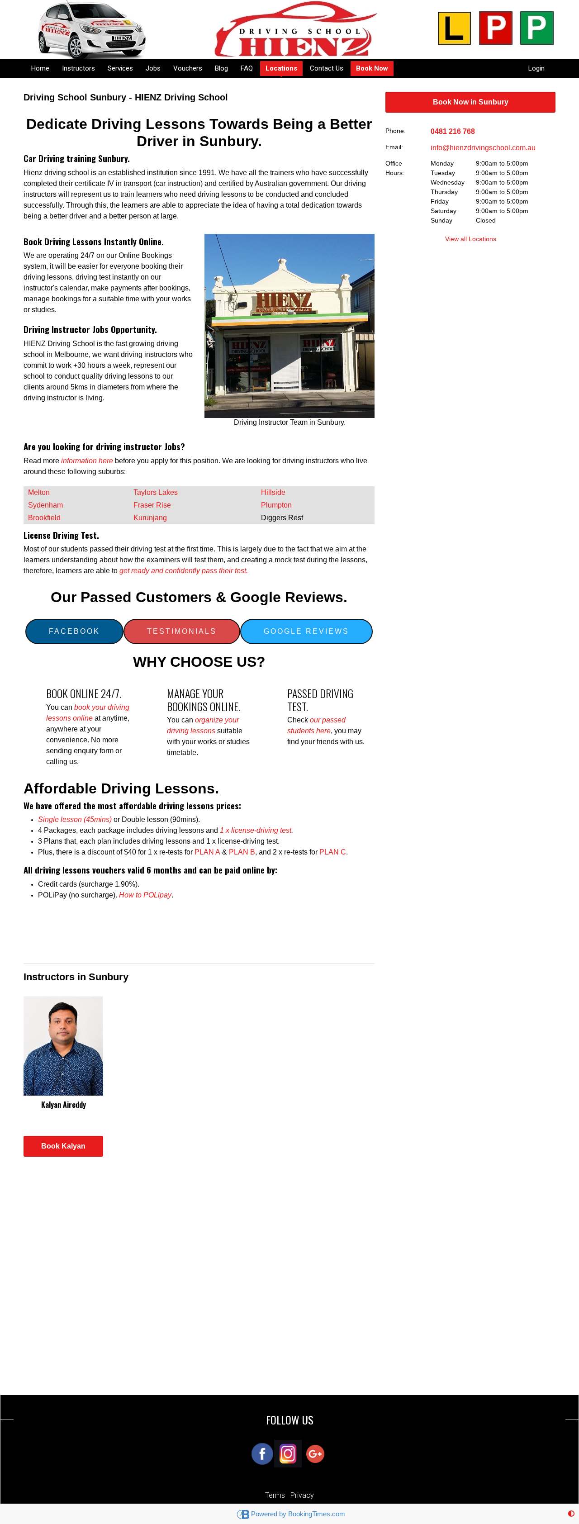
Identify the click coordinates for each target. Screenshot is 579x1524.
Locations (281, 68)
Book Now (372, 68)
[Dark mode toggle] (571, 1514)
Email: (394, 147)
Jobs (153, 68)
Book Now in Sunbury (470, 102)
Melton (39, 492)
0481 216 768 (453, 131)
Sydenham (45, 505)
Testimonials (182, 631)
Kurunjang (150, 518)
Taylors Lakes (156, 492)
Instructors (78, 68)
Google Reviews (306, 631)
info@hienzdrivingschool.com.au (483, 148)
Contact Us (326, 68)
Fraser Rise (153, 505)
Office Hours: (394, 168)
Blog (221, 68)
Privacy (302, 1495)
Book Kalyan (63, 1146)
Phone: (395, 130)
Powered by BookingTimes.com (298, 1514)
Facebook (74, 631)
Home (40, 68)
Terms (275, 1495)
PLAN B (241, 852)
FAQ (247, 68)
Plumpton (277, 505)
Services (120, 68)
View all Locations (470, 238)
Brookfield (44, 518)
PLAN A (207, 852)
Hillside (274, 492)
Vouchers (187, 68)
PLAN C (332, 852)
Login (536, 68)
